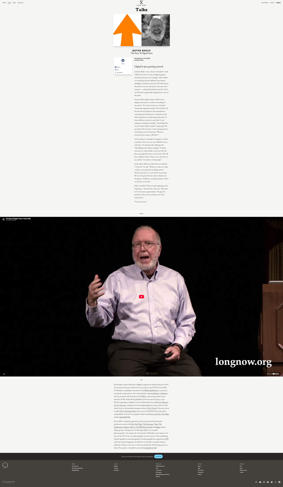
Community (200, 472)
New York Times (136, 424)
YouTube (116, 468)
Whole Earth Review (151, 390)
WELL (144, 396)
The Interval (265, 2)
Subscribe (158, 456)
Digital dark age (75, 470)
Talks (9, 2)
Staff (199, 468)
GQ (137, 427)
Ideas (14, 2)
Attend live (116, 470)
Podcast (116, 466)
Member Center (243, 470)
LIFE (167, 439)
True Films (165, 414)
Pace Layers (158, 472)
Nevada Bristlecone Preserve (162, 474)
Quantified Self (124, 417)
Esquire (158, 427)
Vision (4, 2)
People (272, 2)
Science (132, 427)
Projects (20, 2)
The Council (200, 470)
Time (156, 424)
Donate (278, 2)
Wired (139, 384)
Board (199, 466)
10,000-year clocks (160, 466)
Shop (241, 468)
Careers (199, 474)
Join (241, 466)
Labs (157, 468)
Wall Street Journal (145, 427)
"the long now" (75, 466)
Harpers (126, 427)
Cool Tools (157, 414)
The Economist (148, 424)
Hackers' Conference (160, 393)
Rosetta (157, 476)
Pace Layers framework (77, 468)
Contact (241, 472)
